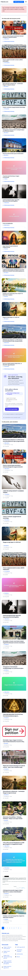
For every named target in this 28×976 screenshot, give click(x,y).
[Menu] (26, 2)
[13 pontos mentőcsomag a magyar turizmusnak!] (14, 172)
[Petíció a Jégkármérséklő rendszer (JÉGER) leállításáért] (14, 56)
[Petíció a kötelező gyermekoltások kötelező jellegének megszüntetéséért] (14, 32)
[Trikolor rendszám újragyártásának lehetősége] (14, 102)
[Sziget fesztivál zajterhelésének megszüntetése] (14, 242)
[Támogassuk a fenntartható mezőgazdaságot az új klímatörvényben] (14, 126)
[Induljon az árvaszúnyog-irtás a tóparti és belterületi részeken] (14, 289)
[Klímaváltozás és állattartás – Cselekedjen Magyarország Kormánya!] (14, 79)
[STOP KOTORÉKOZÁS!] (14, 218)
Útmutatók (5, 944)
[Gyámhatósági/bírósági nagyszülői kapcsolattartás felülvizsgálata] (14, 196)
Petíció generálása (12, 409)
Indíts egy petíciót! (19, 1)
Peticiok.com (4, 1)
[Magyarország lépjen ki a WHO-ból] (14, 312)
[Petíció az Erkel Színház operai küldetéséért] (14, 148)
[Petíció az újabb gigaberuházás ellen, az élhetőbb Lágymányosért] (14, 359)
